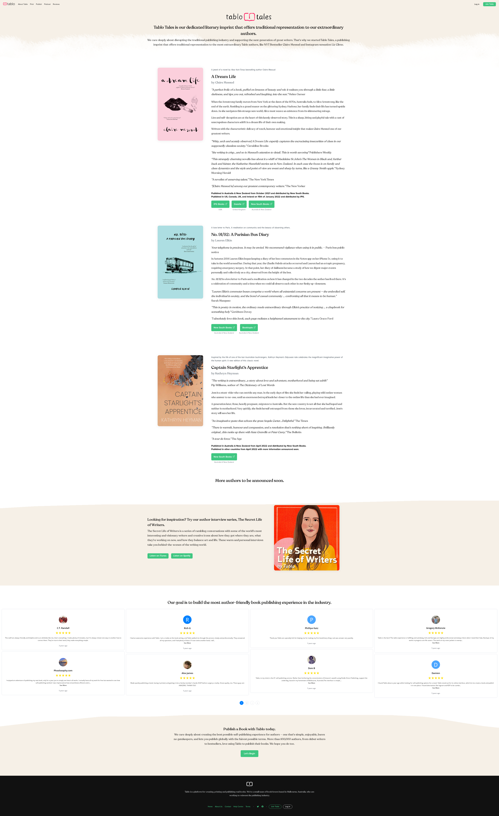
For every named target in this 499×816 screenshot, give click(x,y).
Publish (39, 4)
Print (32, 4)
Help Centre (238, 807)
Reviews (56, 4)
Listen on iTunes (158, 556)
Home (210, 807)
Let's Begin (249, 753)
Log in (476, 4)
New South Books (260, 204)
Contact (228, 807)
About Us (218, 807)
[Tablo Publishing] (262, 807)
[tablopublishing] (258, 807)
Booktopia (247, 328)
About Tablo (23, 4)
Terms (248, 807)
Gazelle (237, 204)
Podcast (47, 4)
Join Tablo (489, 4)
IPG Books (219, 204)
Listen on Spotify (181, 556)
